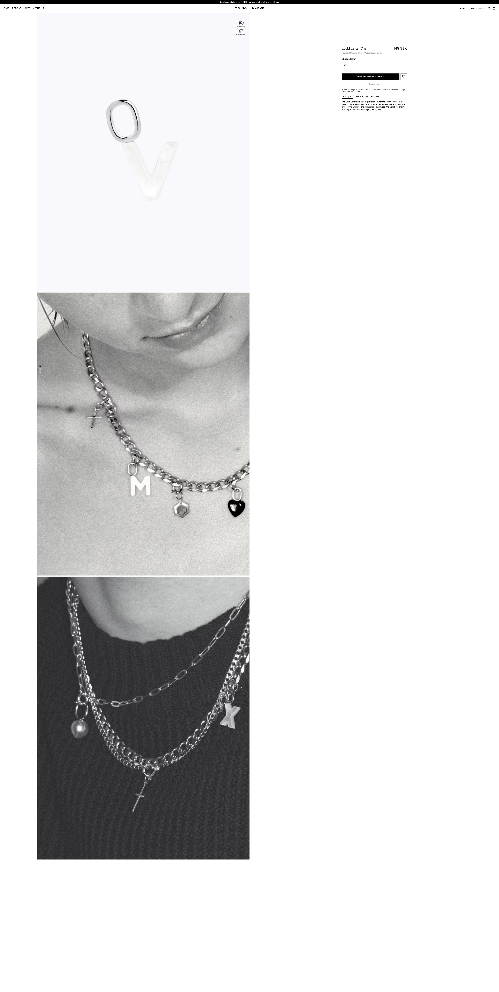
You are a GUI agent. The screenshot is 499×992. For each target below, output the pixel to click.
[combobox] (226, 544)
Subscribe (249, 554)
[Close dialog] (278, 436)
